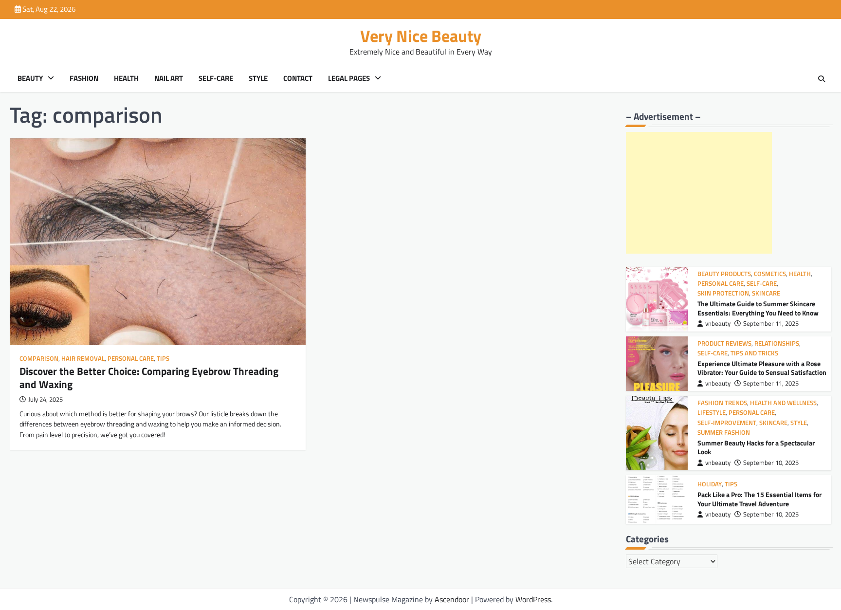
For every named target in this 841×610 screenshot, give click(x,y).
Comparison (38, 358)
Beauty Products (724, 273)
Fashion (84, 78)
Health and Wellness (783, 403)
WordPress (533, 599)
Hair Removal (83, 358)
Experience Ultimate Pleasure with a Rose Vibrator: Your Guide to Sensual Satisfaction (761, 368)
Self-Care (216, 78)
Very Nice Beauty (420, 35)
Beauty (30, 78)
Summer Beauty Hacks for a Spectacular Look (756, 448)
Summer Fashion (723, 432)
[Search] (821, 79)
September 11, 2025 (771, 323)
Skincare (766, 293)
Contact (297, 78)
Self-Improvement (726, 422)
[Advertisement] (699, 193)
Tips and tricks (754, 353)
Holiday (709, 484)
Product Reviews (724, 343)
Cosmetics (770, 273)
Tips (163, 358)
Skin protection (723, 293)
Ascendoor (452, 599)
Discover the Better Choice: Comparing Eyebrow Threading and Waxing (148, 377)
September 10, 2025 (771, 462)
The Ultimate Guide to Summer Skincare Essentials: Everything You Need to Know (758, 308)
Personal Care (131, 358)
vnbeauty (718, 323)
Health (126, 78)
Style (258, 78)
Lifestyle (711, 412)
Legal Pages (349, 78)
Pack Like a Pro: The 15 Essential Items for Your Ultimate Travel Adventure (759, 499)
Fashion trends (722, 403)
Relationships (776, 343)
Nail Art (168, 78)
